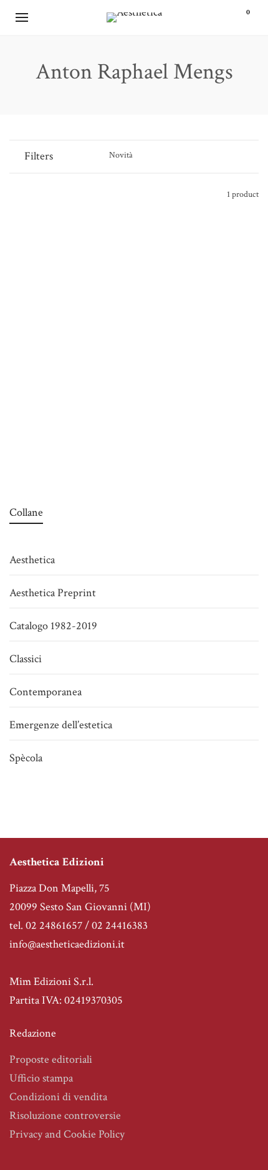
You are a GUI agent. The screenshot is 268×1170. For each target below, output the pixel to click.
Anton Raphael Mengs (67, 409)
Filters (38, 156)
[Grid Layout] (49, 194)
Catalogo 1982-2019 (67, 443)
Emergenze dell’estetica (60, 725)
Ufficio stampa (41, 1078)
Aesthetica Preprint (52, 593)
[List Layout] (32, 194)
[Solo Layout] (15, 194)
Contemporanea (45, 692)
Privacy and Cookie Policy (67, 1134)
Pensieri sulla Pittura (67, 426)
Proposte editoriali (50, 1059)
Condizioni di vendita (58, 1097)
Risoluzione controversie (65, 1115)
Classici (25, 659)
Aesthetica (32, 560)
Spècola (25, 758)
